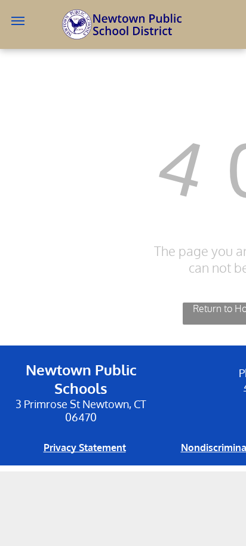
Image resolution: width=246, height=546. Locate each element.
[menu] (18, 21)
